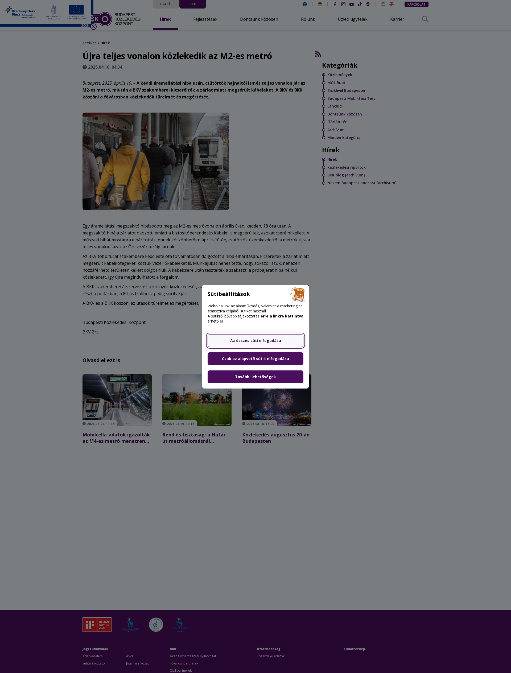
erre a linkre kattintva (282, 316)
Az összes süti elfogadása (255, 340)
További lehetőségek (255, 376)
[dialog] (255, 336)
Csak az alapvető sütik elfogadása (255, 358)
